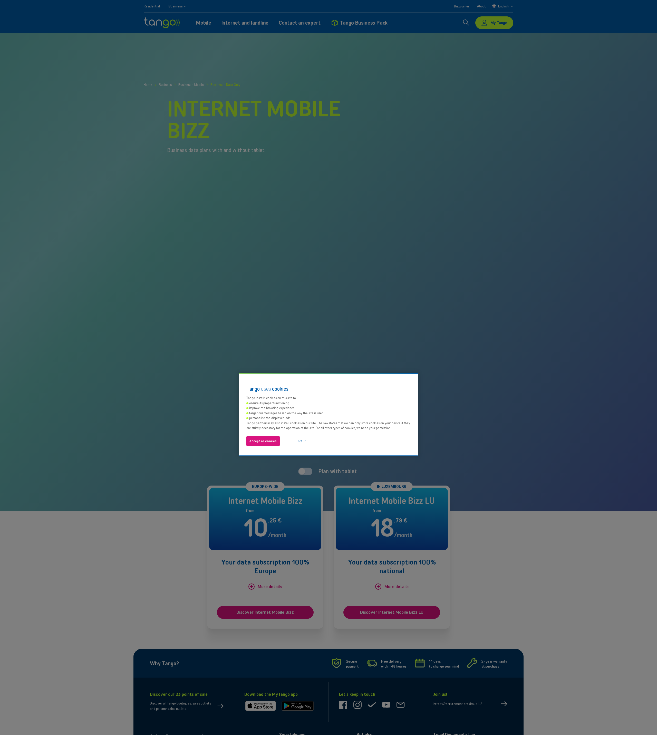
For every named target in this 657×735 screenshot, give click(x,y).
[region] (328, 414)
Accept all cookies (263, 441)
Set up (302, 441)
